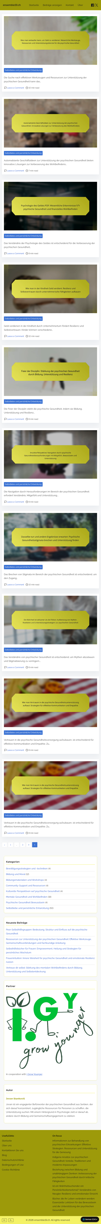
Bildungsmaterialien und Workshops (25, 880)
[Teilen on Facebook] (92, 5)
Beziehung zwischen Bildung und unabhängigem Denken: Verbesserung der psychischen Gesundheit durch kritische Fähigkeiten (74, 1175)
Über (80, 5)
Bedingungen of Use (13, 1165)
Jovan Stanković (15, 1098)
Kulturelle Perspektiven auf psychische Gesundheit (33, 891)
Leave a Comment (15, 88)
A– (11, 1220)
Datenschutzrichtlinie (13, 1160)
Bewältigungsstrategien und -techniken (27, 868)
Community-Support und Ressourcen (25, 885)
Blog (4, 1155)
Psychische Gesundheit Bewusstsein (25, 902)
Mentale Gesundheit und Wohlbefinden (26, 897)
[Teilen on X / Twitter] (96, 5)
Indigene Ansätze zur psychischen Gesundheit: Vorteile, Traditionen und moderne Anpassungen (71, 1161)
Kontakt (70, 5)
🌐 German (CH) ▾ (90, 1219)
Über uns (7, 1145)
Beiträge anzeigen (52, 5)
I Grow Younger (34, 1074)
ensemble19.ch (12, 5)
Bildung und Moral (15, 874)
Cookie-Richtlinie (11, 1169)
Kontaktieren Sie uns (13, 1150)
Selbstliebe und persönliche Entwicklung (23, 70)
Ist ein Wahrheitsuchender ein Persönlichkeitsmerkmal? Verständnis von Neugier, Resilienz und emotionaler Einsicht (75, 1190)
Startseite (34, 5)
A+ (4, 1220)
